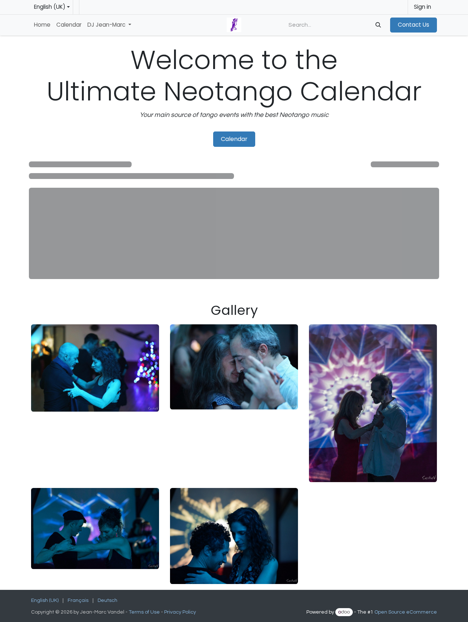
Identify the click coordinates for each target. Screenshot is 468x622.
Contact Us (413, 24)
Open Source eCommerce (405, 612)
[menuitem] (42, 25)
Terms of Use (144, 612)
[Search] (377, 25)
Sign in (422, 7)
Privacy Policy (180, 612)
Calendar (234, 139)
